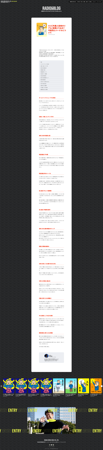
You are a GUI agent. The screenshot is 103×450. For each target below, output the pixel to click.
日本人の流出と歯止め (43, 83)
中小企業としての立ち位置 (44, 87)
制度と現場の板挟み (43, 79)
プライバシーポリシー (47, 448)
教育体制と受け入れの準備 (44, 89)
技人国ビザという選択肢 (44, 73)
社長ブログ (87, 1)
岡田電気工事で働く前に (73, 1)
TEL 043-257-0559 (63, 442)
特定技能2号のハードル (44, 71)
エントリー (94, 1)
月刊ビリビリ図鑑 (82, 1)
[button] (102, 386)
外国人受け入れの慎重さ (44, 85)
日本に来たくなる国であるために (45, 81)
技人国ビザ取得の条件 (43, 75)
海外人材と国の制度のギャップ (45, 77)
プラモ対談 (78, 1)
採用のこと (90, 1)
